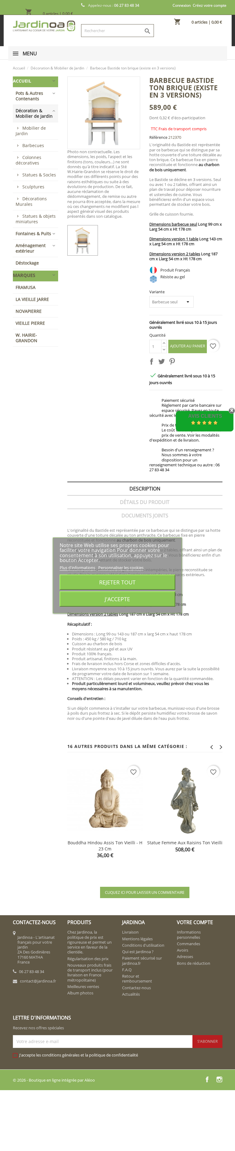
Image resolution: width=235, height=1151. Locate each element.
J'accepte (117, 599)
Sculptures (33, 187)
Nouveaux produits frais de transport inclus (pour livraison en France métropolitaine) (90, 972)
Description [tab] (144, 488)
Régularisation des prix (88, 958)
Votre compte (195, 922)
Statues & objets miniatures (36, 218)
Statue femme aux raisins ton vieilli (184, 843)
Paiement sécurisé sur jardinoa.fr (142, 960)
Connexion (182, 5)
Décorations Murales (31, 201)
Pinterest (173, 363)
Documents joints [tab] (144, 515)
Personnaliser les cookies (121, 567)
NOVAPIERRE (29, 311)
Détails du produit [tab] (145, 502)
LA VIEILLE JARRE (32, 299)
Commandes (188, 943)
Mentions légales (137, 939)
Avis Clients (205, 416)
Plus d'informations (78, 567)
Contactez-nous (136, 987)
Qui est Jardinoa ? (138, 951)
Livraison (130, 932)
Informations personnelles (189, 934)
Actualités (131, 994)
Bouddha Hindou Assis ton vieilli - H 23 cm (105, 846)
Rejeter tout (117, 582)
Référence (158, 137)
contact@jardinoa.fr (38, 981)
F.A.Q (127, 969)
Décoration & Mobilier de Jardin (34, 113)
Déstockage (27, 263)
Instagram (219, 1079)
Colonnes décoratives (28, 160)
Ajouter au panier (187, 346)
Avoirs (182, 950)
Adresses (185, 956)
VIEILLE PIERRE (30, 323)
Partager (153, 363)
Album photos (80, 993)
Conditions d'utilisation (143, 945)
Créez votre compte (209, 5)
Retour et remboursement (137, 978)
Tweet (163, 363)
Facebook (207, 1079)
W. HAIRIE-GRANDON (26, 337)
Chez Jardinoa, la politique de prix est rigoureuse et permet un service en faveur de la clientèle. (89, 942)
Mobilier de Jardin (31, 130)
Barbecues (33, 145)
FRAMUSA (25, 287)
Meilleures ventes (83, 986)
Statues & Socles (39, 175)
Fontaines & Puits (33, 233)
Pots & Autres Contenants (29, 96)
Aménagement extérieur (31, 248)
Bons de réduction (193, 963)
